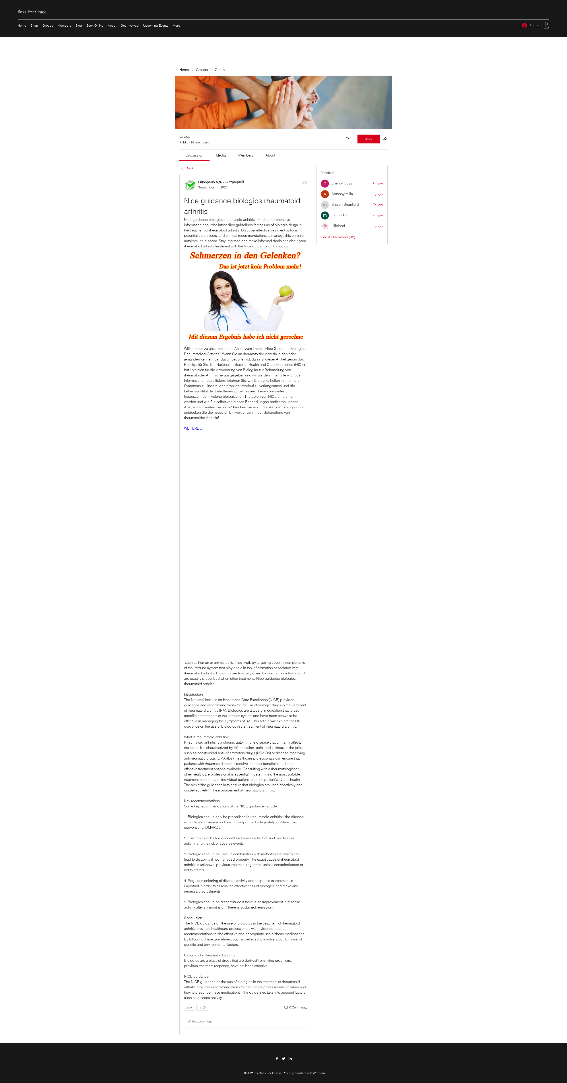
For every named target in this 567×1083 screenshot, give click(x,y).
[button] (546, 25)
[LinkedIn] (290, 1058)
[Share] (304, 182)
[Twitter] (283, 1058)
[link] (194, 155)
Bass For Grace (32, 11)
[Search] (347, 139)
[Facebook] (277, 1058)
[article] (245, 604)
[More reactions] (202, 1008)
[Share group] (385, 138)
